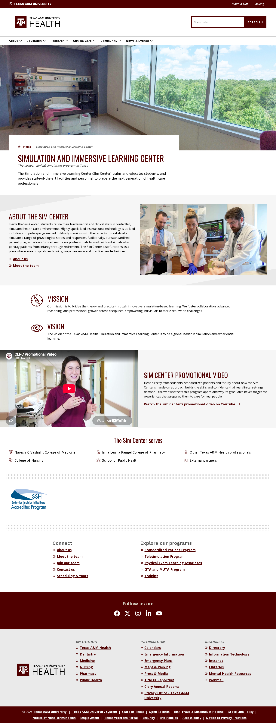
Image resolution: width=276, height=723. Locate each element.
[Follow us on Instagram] (138, 614)
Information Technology (229, 654)
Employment (90, 718)
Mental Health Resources (230, 673)
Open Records (159, 712)
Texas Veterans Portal (121, 718)
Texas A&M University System (94, 712)
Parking (258, 4)
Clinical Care (82, 40)
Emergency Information (164, 654)
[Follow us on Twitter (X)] (127, 614)
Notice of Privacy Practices (226, 718)
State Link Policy (240, 712)
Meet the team (26, 265)
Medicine (87, 660)
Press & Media (156, 673)
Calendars (152, 647)
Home (27, 146)
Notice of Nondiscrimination (54, 718)
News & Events (137, 40)
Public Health (91, 680)
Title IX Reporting (159, 680)
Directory (217, 647)
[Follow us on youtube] (159, 614)
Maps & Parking (157, 667)
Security (149, 718)
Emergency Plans (158, 660)
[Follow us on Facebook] (117, 614)
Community (108, 40)
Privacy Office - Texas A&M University (166, 695)
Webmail (216, 680)
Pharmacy (88, 673)
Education (34, 40)
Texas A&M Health (95, 647)
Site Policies (169, 718)
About (13, 40)
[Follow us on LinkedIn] (148, 614)
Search (254, 22)
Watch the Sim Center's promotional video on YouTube (190, 404)
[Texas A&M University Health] (38, 22)
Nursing (86, 667)
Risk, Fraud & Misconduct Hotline (199, 712)
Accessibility (191, 718)
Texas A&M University (33, 4)
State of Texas (133, 712)
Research (57, 40)
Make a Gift (240, 4)
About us (20, 259)
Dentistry (88, 654)
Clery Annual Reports (161, 686)
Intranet (216, 660)
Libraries (216, 667)
